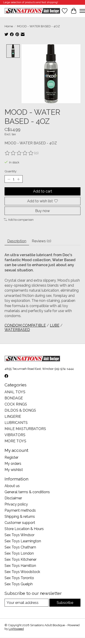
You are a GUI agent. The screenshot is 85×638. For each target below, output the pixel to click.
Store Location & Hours (24, 529)
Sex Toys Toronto (19, 578)
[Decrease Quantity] (9, 179)
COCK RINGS (16, 404)
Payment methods (20, 510)
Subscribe (65, 602)
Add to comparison (21, 219)
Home (9, 26)
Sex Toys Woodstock (22, 572)
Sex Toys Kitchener (20, 559)
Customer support (20, 522)
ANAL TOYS (15, 392)
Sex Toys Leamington (23, 541)
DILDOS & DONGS (20, 410)
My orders (13, 463)
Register (11, 457)
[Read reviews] (19, 153)
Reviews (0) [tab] (41, 241)
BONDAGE (14, 398)
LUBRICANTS (16, 422)
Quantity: (11, 171)
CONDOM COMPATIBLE (25, 325)
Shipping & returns (20, 516)
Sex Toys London (19, 553)
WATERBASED (17, 330)
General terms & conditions (27, 492)
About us (12, 486)
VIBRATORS (15, 435)
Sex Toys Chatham (20, 547)
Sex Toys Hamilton (20, 565)
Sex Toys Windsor (19, 535)
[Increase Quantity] (18, 179)
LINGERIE (13, 416)
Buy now (42, 211)
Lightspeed (16, 628)
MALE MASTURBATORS (25, 429)
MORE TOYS (15, 441)
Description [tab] (16, 241)
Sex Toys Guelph (19, 584)
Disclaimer (13, 498)
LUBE (54, 325)
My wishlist (14, 470)
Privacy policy (16, 504)
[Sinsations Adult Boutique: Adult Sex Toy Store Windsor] (32, 10)
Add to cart (42, 191)
